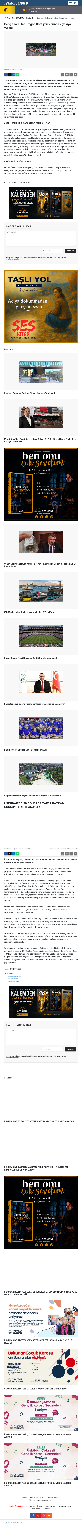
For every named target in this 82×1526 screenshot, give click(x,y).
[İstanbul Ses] (16, 3)
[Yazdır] (62, 74)
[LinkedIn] (13, 74)
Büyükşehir (30, 18)
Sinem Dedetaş (13, 981)
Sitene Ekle (46, 1509)
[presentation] (12, 10)
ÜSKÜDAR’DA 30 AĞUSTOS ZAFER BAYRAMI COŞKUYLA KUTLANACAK (44, 9)
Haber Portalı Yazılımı (15, 1523)
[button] (67, 74)
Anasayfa (10, 18)
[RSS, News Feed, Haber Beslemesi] (49, 1515)
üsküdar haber (13, 979)
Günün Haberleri (50, 1506)
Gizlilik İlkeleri (35, 1509)
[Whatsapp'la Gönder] (17, 74)
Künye (32, 1506)
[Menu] (70, 3)
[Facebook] (6, 74)
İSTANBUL (20, 18)
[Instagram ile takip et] (43, 1515)
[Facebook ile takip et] (33, 1515)
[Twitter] (10, 74)
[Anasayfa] (26, 1506)
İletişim (39, 1506)
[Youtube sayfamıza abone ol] (38, 1515)
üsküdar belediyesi (14, 976)
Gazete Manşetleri (65, 1506)
